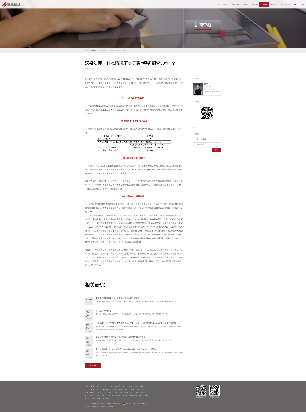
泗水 (93, 399)
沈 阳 (136, 386)
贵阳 (131, 392)
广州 (105, 392)
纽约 (146, 395)
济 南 (92, 389)
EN (303, 4)
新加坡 (110, 395)
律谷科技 (111, 406)
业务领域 (245, 4)
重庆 (110, 392)
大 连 (110, 386)
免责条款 (88, 406)
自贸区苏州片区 (90, 392)
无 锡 (114, 389)
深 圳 (130, 386)
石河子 (142, 386)
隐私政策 (95, 406)
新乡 (142, 392)
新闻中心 (254, 4)
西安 (126, 392)
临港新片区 (106, 389)
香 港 (97, 395)
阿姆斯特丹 (133, 395)
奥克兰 (103, 395)
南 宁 (92, 386)
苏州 (143, 389)
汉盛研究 (264, 4)
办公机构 (273, 4)
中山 (86, 395)
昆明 (91, 395)
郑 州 (86, 389)
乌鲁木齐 (117, 386)
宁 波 (104, 386)
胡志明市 (106, 399)
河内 (98, 399)
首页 (218, 4)
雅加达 (87, 399)
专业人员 (235, 4)
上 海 (86, 386)
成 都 (98, 389)
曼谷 (140, 395)
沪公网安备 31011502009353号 (135, 404)
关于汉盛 (226, 4)
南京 (99, 392)
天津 (137, 389)
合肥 (121, 392)
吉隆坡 (117, 395)
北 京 (98, 386)
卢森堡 (124, 395)
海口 (132, 389)
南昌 (137, 392)
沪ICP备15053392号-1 (114, 404)
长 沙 (124, 386)
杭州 (126, 389)
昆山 (115, 392)
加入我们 (283, 4)
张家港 (120, 389)
